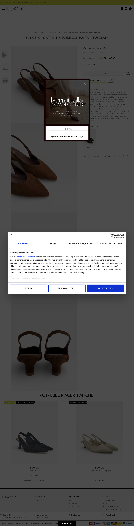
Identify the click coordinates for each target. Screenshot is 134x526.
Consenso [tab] (23, 243)
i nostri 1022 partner (25, 257)
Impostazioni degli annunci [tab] (81, 243)
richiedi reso (67, 523)
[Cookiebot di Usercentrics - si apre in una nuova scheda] (112, 236)
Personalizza (65, 288)
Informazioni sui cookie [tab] (111, 243)
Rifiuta (29, 288)
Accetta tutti (105, 288)
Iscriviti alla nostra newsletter (67, 136)
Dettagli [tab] (52, 243)
